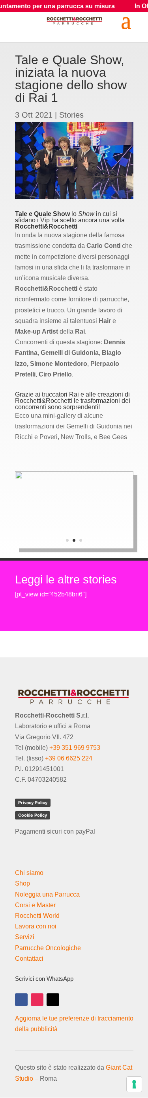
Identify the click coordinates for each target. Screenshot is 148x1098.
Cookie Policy (32, 815)
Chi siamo (29, 872)
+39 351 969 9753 (74, 747)
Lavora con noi (35, 926)
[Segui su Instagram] (37, 999)
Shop (22, 883)
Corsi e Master (35, 905)
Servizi (24, 937)
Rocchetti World (37, 915)
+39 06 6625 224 (68, 758)
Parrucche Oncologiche (48, 948)
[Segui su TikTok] (53, 999)
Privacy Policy (32, 802)
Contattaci (29, 958)
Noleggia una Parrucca (47, 894)
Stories (71, 115)
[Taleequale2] (74, 548)
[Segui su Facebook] (21, 999)
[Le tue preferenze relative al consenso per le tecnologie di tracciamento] (134, 1084)
